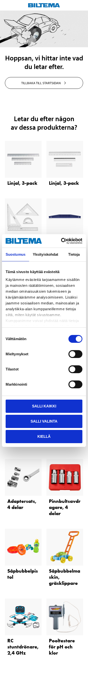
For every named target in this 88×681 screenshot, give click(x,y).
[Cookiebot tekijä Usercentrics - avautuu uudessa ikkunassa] (62, 241)
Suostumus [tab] (15, 254)
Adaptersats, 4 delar (21, 504)
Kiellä (44, 436)
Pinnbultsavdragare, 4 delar (64, 507)
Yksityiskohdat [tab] (45, 254)
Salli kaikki (44, 406)
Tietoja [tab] (74, 254)
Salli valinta (44, 421)
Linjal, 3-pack (22, 183)
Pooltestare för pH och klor (62, 646)
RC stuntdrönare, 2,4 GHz (23, 646)
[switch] (75, 354)
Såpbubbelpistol (22, 574)
